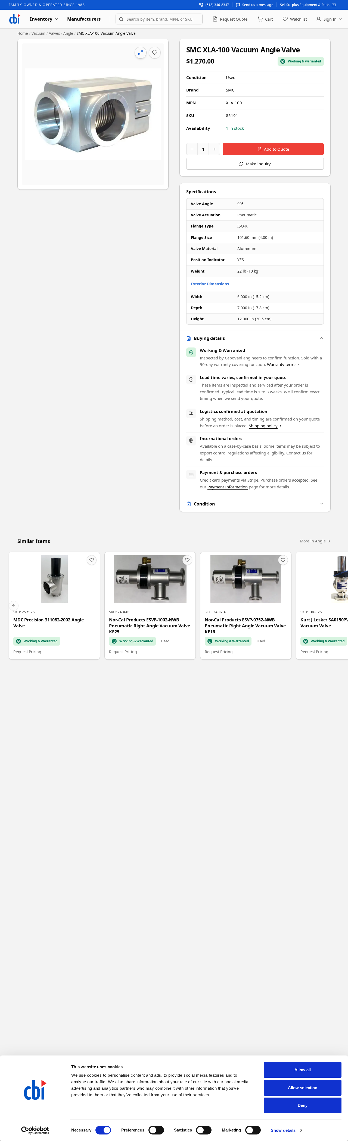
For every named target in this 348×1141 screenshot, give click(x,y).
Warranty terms (281, 364)
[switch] (156, 1130)
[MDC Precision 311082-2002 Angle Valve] (54, 605)
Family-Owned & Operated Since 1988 (47, 4)
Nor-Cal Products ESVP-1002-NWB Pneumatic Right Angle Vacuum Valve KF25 (149, 625)
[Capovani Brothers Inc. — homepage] (15, 19)
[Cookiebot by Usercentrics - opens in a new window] (35, 1130)
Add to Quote (276, 149)
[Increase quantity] (214, 149)
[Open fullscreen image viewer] (93, 114)
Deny (302, 1105)
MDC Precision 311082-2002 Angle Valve (48, 623)
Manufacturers (84, 19)
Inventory (41, 19)
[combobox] (159, 19)
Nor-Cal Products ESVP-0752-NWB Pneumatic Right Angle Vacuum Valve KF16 (245, 625)
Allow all (302, 1069)
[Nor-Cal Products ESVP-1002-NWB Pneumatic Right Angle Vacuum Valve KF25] (150, 605)
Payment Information (227, 486)
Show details (283, 1130)
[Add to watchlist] (155, 53)
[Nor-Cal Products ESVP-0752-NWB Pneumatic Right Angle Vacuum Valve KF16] (245, 605)
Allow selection (303, 1087)
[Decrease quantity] (192, 149)
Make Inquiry (258, 163)
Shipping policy (263, 425)
